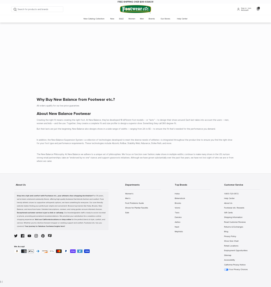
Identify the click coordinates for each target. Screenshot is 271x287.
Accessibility (229, 260)
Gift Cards (228, 212)
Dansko (178, 217)
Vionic (178, 207)
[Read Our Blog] (50, 235)
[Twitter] (16, 236)
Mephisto (179, 231)
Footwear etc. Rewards (234, 207)
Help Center (182, 19)
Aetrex (178, 222)
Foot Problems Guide (134, 203)
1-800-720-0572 (231, 193)
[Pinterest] (43, 236)
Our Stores (165, 19)
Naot (178, 227)
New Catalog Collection (94, 19)
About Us (228, 203)
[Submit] (15, 9)
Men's (128, 198)
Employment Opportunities (236, 250)
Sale (128, 212)
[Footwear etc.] (135, 9)
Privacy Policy (230, 236)
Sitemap (227, 255)
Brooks (178, 203)
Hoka (178, 193)
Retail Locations (231, 245)
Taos (178, 212)
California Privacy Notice (235, 265)
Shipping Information (233, 217)
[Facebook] (22, 236)
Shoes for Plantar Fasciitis (136, 207)
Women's (129, 193)
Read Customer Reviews (235, 222)
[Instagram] (36, 236)
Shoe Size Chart (231, 241)
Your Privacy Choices (238, 269)
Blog (227, 231)
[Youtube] (29, 236)
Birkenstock (180, 198)
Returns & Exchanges (233, 227)
